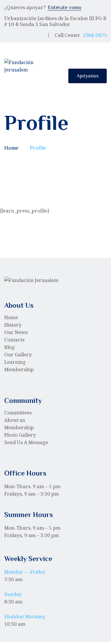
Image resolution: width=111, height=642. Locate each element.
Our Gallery (18, 354)
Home (11, 148)
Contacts (14, 339)
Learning (15, 362)
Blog (9, 347)
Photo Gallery (20, 435)
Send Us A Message (26, 442)
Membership (19, 369)
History (13, 324)
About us (14, 420)
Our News (16, 332)
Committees (18, 412)
